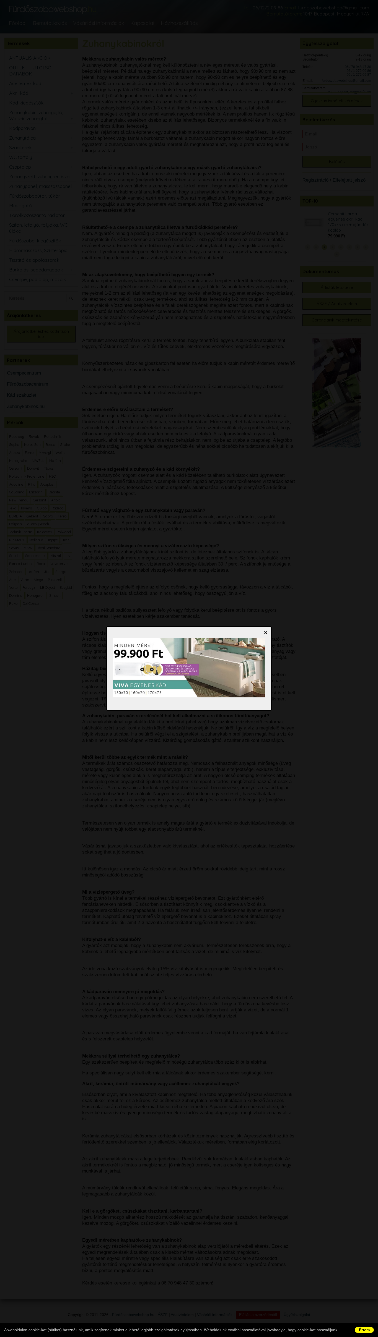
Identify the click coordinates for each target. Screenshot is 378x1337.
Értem (364, 1330)
